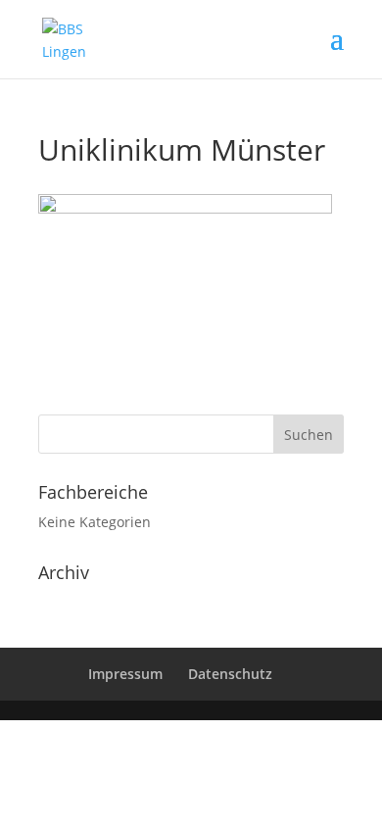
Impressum (125, 673)
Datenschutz (230, 673)
